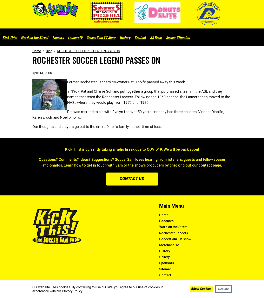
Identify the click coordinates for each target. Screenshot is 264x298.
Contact (140, 37)
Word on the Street (34, 37)
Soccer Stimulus (178, 37)
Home (163, 215)
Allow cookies (201, 289)
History (125, 37)
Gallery (164, 257)
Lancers (58, 37)
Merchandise (169, 245)
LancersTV (75, 37)
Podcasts (166, 221)
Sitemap (165, 269)
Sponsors (166, 263)
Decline (223, 289)
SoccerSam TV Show (101, 37)
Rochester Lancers (173, 233)
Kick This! (9, 37)
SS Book (156, 37)
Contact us (132, 178)
